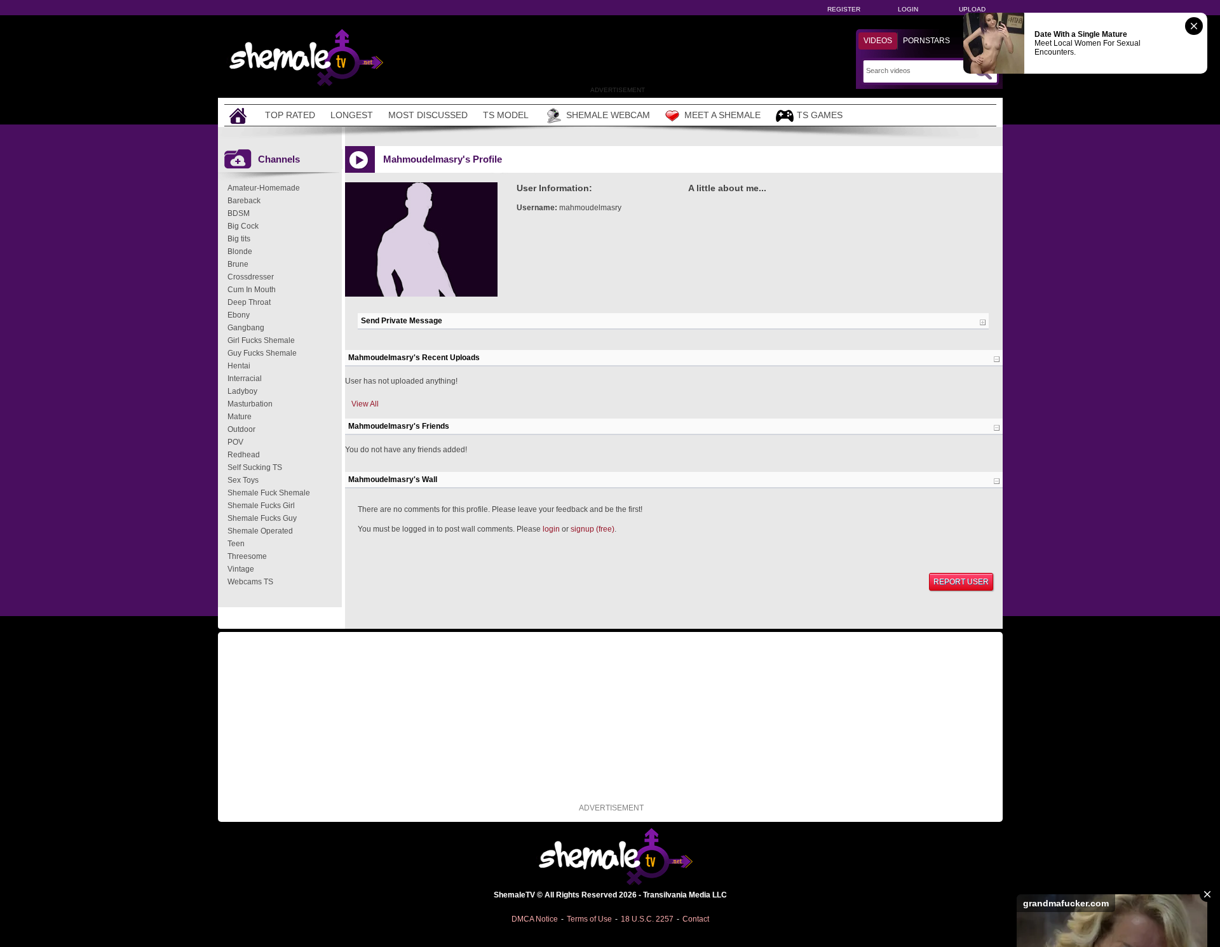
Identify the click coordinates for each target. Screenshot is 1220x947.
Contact (695, 919)
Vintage (240, 569)
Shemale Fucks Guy (262, 518)
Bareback (244, 200)
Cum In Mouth (251, 289)
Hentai (238, 365)
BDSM (238, 213)
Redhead (243, 454)
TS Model (506, 115)
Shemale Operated (260, 531)
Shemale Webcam (608, 115)
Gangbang (245, 327)
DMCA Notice (535, 919)
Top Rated (290, 115)
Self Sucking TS (254, 467)
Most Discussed (428, 115)
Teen (236, 543)
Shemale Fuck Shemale (268, 492)
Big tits (238, 238)
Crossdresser (250, 276)
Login (908, 9)
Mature (239, 416)
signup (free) (592, 529)
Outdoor (241, 429)
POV (235, 442)
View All (365, 404)
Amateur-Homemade (263, 188)
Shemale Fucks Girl (261, 505)
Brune (237, 264)
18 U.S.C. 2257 (647, 919)
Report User (961, 581)
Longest (351, 115)
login (551, 529)
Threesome (247, 556)
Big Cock (243, 226)
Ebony (238, 315)
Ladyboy (242, 391)
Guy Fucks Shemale (262, 353)
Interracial (244, 378)
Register (843, 9)
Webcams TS (250, 581)
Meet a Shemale (722, 115)
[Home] (239, 115)
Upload (972, 9)
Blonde (239, 251)
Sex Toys (243, 480)
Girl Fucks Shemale (261, 340)
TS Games (820, 115)
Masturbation (250, 404)
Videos (878, 40)
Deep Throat (249, 302)
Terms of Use (589, 919)
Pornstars (926, 40)
